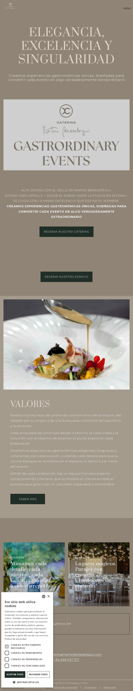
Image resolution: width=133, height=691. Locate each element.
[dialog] (27, 640)
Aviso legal (90, 687)
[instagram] (81, 623)
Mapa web (110, 687)
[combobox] (43, 596)
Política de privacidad (64, 687)
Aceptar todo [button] (15, 674)
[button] (27, 682)
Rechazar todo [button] (38, 674)
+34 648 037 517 (66, 659)
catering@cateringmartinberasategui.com (66, 654)
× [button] (48, 596)
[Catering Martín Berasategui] (10, 6)
